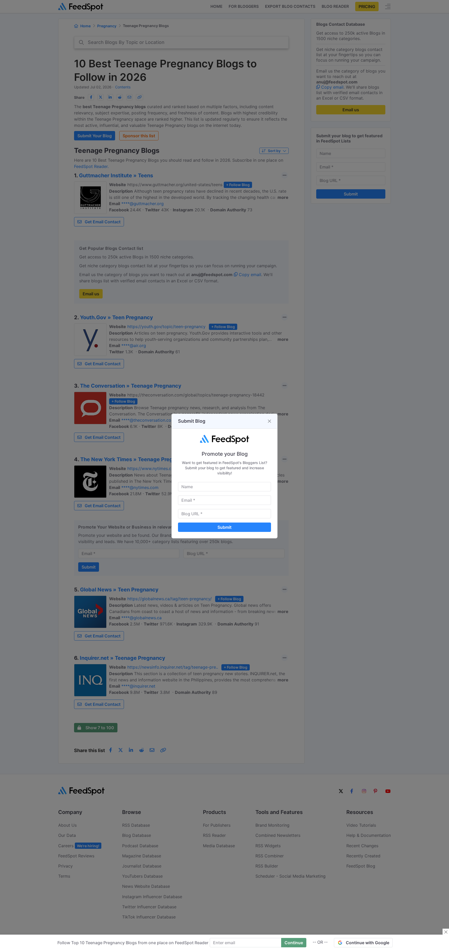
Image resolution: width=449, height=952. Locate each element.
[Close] (269, 421)
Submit (224, 527)
